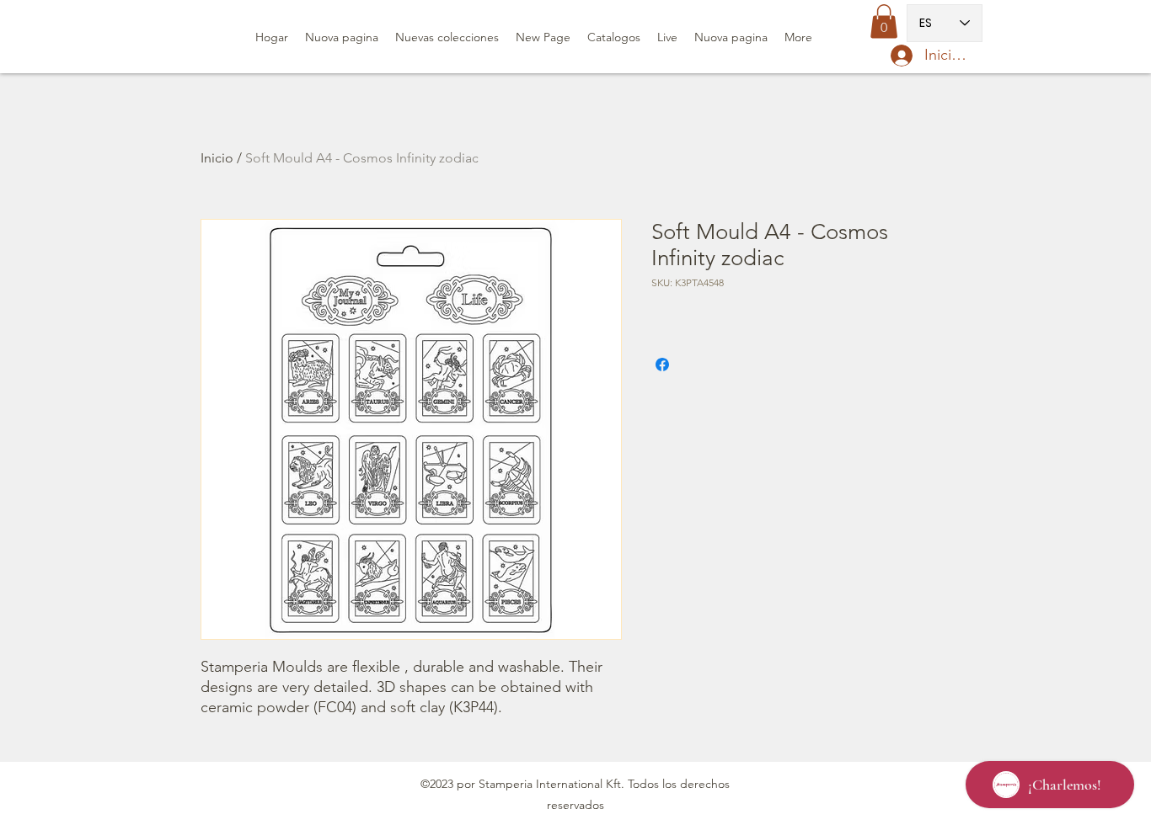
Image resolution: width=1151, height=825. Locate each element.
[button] (884, 21)
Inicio (217, 158)
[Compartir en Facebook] (662, 364)
